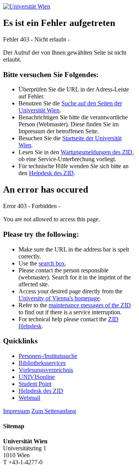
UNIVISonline (37, 377)
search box (52, 263)
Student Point (35, 384)
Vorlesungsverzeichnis (46, 370)
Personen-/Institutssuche (48, 356)
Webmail (29, 397)
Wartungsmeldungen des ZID (96, 152)
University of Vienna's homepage (59, 298)
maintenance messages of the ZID (90, 305)
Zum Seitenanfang (53, 411)
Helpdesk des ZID (51, 173)
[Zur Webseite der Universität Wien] (26, 6)
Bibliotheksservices (42, 363)
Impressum (16, 411)
